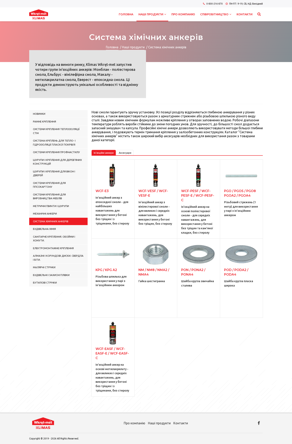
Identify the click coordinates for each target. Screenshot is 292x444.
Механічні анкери (45, 213)
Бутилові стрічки (45, 282)
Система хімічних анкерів (50, 221)
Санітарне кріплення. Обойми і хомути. (54, 238)
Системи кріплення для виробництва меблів (49, 196)
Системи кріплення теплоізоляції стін (56, 131)
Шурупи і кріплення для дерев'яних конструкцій (57, 161)
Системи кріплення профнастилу (56, 152)
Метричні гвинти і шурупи (51, 206)
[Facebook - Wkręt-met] (259, 423)
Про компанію (183, 14)
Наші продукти (150, 14)
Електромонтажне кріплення (53, 248)
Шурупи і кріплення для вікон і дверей (54, 173)
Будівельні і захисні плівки (51, 275)
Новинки (39, 113)
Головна (126, 14)
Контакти (244, 14)
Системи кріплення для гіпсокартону (49, 185)
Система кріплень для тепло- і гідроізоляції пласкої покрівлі (54, 142)
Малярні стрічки (44, 267)
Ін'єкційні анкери (104, 152)
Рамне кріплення (44, 121)
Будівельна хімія (44, 228)
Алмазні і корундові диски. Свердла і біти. (58, 257)
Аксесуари (125, 152)
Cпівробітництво (214, 14)
